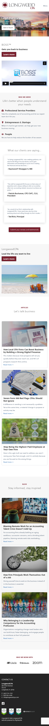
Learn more (9, 54)
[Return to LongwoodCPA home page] (19, 6)
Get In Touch (8, 27)
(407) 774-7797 (8, 693)
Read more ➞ (24, 364)
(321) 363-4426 (7, 695)
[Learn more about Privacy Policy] (29, 711)
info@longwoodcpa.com (11, 697)
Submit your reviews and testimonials (24, 229)
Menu (45, 6)
